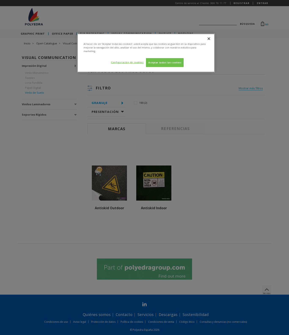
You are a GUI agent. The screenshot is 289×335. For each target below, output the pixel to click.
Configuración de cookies (127, 62)
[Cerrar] (208, 38)
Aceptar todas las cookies (164, 62)
